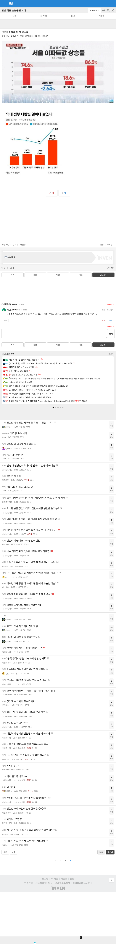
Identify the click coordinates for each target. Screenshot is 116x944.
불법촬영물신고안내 (82, 882)
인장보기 (10, 268)
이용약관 (28, 882)
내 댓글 (43, 16)
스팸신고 (23, 245)
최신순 (21, 304)
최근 (5, 852)
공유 (102, 245)
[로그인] (107, 3)
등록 (111, 333)
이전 (58, 275)
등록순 (14, 304)
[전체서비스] (112, 3)
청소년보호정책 (62, 882)
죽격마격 (5, 36)
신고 (14, 245)
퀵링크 (64, 878)
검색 (101, 852)
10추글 (73, 16)
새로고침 (110, 304)
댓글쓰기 (103, 275)
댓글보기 (103, 345)
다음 (81, 275)
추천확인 (5, 245)
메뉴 (3, 268)
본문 (35, 275)
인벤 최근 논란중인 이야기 (15, 10)
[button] (53, 407)
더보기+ (111, 354)
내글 (15, 16)
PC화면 (54, 878)
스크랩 (110, 245)
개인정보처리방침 (43, 882)
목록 (12, 275)
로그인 (45, 878)
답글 (5, 320)
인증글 (102, 16)
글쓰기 (112, 10)
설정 (72, 878)
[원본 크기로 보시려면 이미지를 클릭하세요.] (58, 72)
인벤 (10, 3)
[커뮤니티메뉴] (3, 3)
